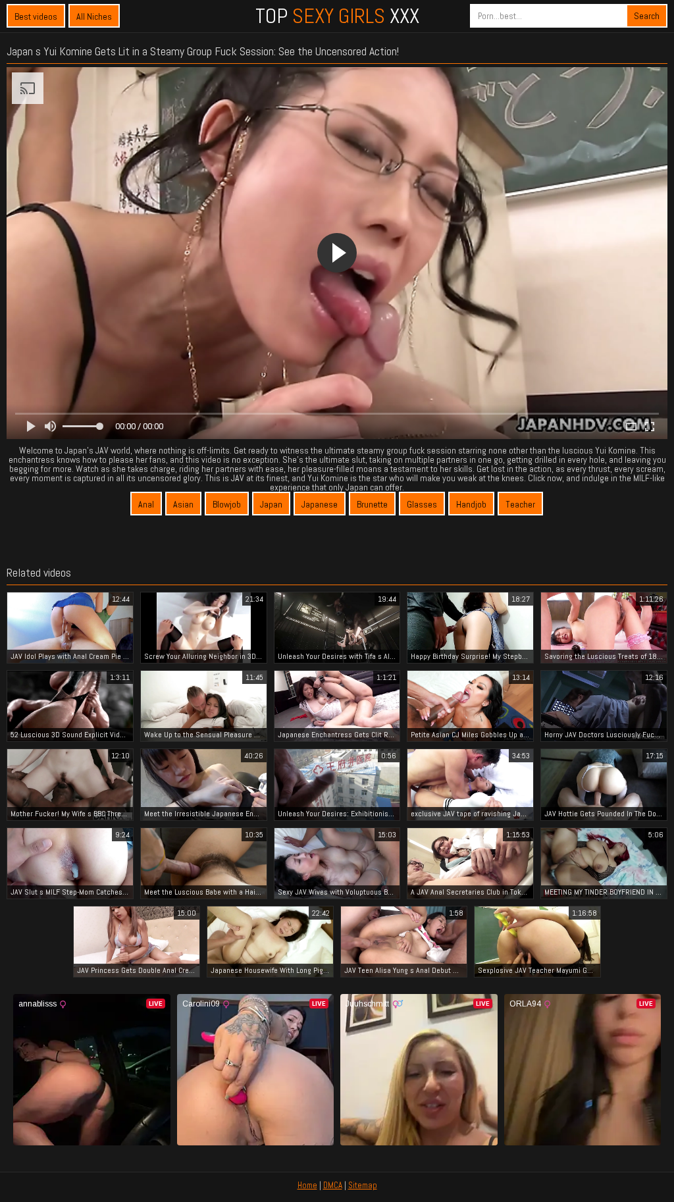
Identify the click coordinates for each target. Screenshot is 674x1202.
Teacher (520, 504)
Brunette (372, 504)
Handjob (471, 504)
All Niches (94, 16)
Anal (146, 504)
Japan (271, 504)
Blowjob (227, 504)
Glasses (422, 504)
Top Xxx (337, 16)
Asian (183, 504)
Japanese (319, 504)
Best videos (35, 16)
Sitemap (362, 1185)
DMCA (332, 1185)
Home (307, 1185)
